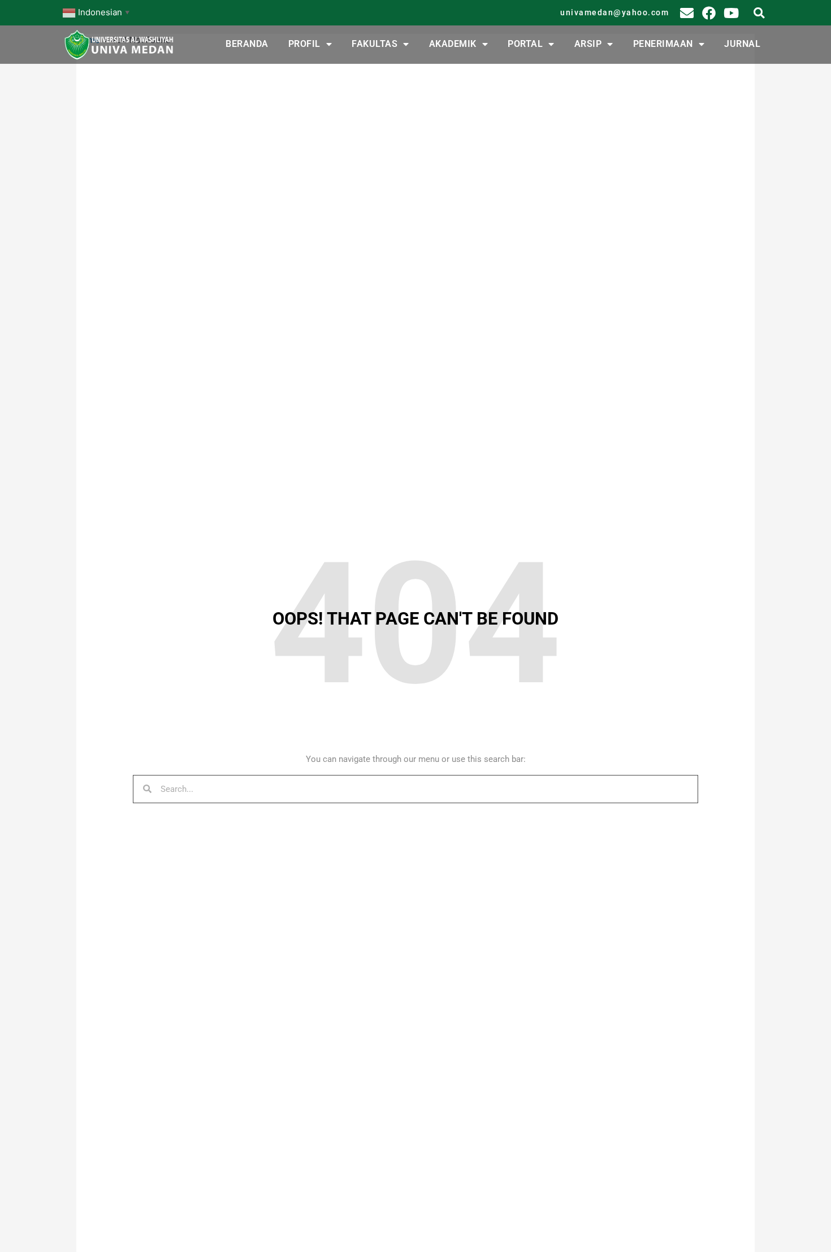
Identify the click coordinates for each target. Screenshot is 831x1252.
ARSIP (588, 43)
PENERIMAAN (663, 43)
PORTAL (525, 43)
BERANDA (247, 43)
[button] (759, 13)
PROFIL (304, 43)
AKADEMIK (453, 43)
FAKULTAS (374, 43)
